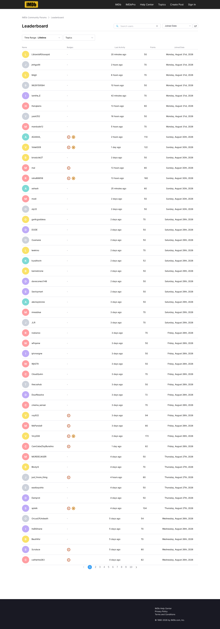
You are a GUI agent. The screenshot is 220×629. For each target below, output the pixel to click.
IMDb (118, 4)
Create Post (177, 4)
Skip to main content (12, 2)
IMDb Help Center (163, 608)
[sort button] (195, 26)
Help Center (147, 4)
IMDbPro (131, 4)
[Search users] (117, 26)
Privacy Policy (161, 611)
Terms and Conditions (165, 614)
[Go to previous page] (84, 567)
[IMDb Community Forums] (31, 4)
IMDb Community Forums (34, 17)
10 (131, 567)
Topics (162, 4)
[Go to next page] (136, 567)
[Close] (157, 26)
